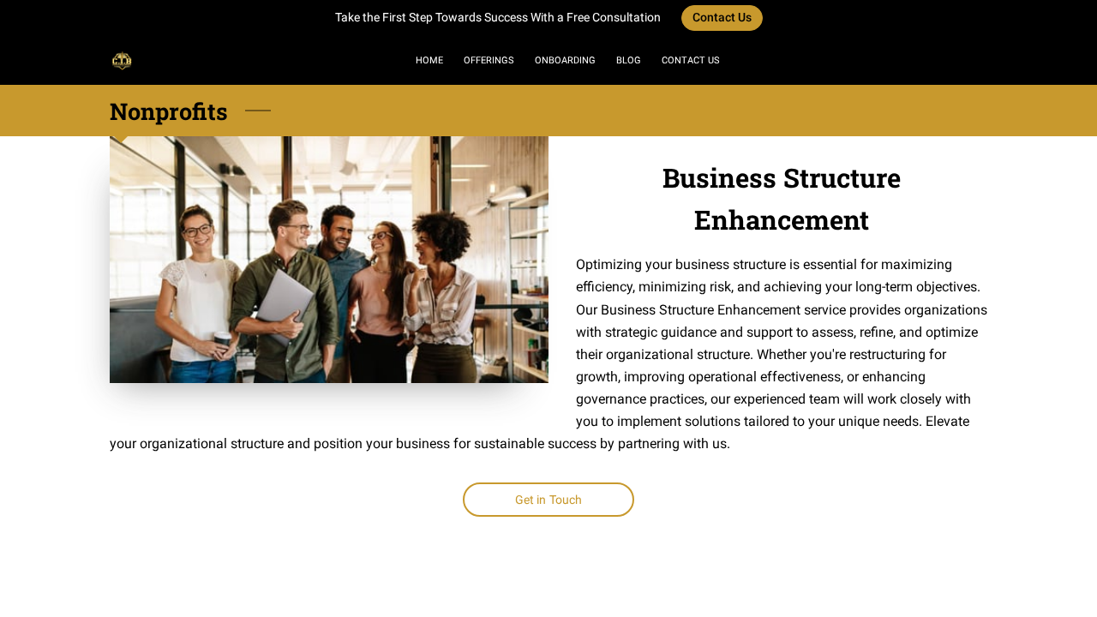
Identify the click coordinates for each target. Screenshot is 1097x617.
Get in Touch (548, 499)
